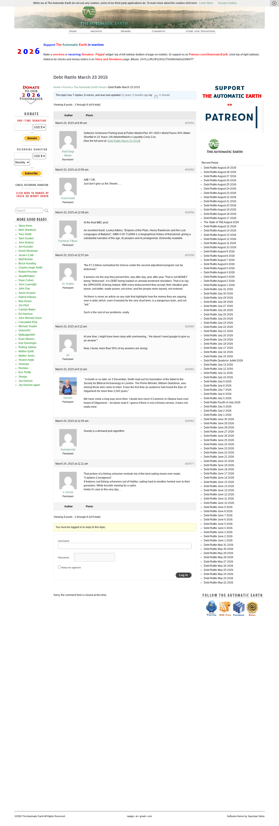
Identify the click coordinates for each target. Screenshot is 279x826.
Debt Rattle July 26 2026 (218, 310)
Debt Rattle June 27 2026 (219, 431)
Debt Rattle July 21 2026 (218, 331)
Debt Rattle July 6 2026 (217, 393)
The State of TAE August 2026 (221, 222)
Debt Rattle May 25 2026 (218, 569)
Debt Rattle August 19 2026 (220, 209)
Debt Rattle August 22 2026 (220, 197)
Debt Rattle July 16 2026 (218, 352)
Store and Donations (195, 32)
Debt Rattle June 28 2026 (219, 427)
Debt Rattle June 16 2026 (219, 477)
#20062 (189, 420)
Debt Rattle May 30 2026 (218, 549)
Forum (159, 32)
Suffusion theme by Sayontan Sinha (245, 816)
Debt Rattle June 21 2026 (219, 456)
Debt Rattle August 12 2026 (220, 239)
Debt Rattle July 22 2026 (218, 326)
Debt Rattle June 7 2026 (218, 515)
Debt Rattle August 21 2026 (220, 201)
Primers (127, 32)
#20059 (189, 255)
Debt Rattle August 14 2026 (220, 230)
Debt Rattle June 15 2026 (219, 482)
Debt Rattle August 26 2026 (220, 180)
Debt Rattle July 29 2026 (218, 297)
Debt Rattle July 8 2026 (217, 385)
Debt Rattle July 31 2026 (218, 289)
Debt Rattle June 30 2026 (219, 419)
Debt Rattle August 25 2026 (220, 184)
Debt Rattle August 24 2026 (220, 188)
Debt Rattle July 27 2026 (218, 306)
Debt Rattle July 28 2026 (218, 301)
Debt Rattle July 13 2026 (218, 364)
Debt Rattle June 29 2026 (219, 423)
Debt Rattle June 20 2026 (219, 461)
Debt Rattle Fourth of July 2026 (222, 402)
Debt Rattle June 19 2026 (219, 465)
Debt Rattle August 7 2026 (219, 260)
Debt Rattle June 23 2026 (219, 448)
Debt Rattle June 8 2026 (218, 511)
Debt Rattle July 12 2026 (218, 368)
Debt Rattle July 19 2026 (218, 339)
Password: (63, 557)
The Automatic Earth (75, 32)
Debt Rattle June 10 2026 (219, 502)
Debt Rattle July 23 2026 (218, 322)
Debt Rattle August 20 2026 (220, 205)
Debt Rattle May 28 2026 (218, 557)
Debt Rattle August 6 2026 (219, 264)
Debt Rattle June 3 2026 (218, 532)
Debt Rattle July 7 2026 (217, 389)
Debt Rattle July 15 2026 (218, 356)
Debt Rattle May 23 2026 (218, 578)
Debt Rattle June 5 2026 (218, 523)
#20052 (189, 123)
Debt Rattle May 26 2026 (218, 565)
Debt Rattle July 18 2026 (218, 343)
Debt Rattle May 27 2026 (218, 561)
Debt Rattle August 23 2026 (220, 193)
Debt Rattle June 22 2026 (219, 452)
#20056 (189, 212)
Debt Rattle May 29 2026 (218, 553)
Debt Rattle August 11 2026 (220, 243)
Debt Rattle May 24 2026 (218, 574)
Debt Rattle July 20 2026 (218, 335)
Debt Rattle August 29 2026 (220, 167)
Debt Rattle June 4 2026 (218, 528)
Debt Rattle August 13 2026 (220, 234)
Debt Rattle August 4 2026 (219, 272)
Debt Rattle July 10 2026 (218, 377)
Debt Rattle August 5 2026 (219, 268)
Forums (67, 87)
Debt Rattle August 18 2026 (220, 213)
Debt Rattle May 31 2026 (218, 544)
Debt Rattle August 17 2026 (220, 218)
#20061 (189, 369)
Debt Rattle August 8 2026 (219, 255)
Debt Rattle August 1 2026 (219, 285)
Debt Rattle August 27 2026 (220, 176)
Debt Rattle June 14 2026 (219, 486)
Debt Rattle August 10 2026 (220, 247)
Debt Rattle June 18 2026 (219, 469)
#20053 (189, 169)
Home (57, 87)
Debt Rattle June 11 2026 (219, 498)
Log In (183, 575)
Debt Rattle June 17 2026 (219, 473)
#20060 (189, 326)
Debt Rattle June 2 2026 (218, 536)
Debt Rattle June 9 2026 (218, 507)
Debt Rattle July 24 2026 (218, 318)
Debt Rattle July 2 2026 (217, 410)
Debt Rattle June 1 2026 (218, 540)
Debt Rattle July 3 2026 (217, 406)
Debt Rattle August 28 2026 (220, 172)
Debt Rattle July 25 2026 (218, 314)
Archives (98, 32)
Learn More (206, 3)
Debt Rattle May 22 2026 (218, 582)
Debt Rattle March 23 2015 (123, 140)
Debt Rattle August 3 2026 (219, 276)
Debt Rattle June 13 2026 (219, 490)
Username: (64, 541)
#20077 (189, 463)
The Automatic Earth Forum (90, 87)
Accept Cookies (227, 3)
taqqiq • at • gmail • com (139, 816)
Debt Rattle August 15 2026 (220, 226)
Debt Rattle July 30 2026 (218, 293)
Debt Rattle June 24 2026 (219, 444)
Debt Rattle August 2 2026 (219, 280)
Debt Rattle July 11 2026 (218, 373)
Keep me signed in (71, 567)
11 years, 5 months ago (135, 95)
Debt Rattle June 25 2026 (219, 440)
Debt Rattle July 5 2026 (217, 398)
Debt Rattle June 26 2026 (219, 435)
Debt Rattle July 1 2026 (217, 414)
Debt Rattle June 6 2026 (218, 519)
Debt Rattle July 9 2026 (217, 381)
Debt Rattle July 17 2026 (218, 347)
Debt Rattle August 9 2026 (219, 251)
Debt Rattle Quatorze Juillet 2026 (223, 360)
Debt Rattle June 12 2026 (219, 494)
